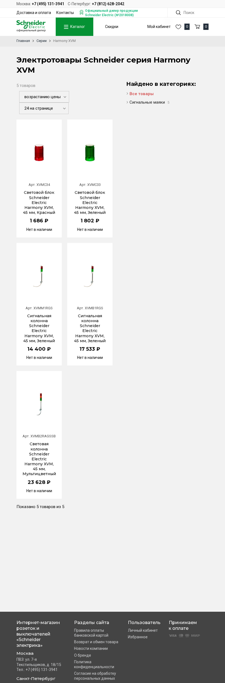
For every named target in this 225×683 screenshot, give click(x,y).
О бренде (82, 655)
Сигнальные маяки (149, 102)
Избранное (138, 637)
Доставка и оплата (33, 12)
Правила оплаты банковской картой (91, 632)
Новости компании (91, 648)
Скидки (111, 26)
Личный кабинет (143, 630)
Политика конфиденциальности (94, 664)
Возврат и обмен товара (96, 642)
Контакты (65, 12)
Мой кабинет (159, 26)
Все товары (142, 93)
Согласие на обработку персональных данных (95, 676)
